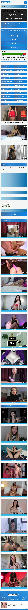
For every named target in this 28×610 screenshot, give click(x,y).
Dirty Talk (21, 66)
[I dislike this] (17, 36)
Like (13, 35)
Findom (21, 89)
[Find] (25, 6)
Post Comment (14, 214)
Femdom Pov (21, 70)
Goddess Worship (8, 89)
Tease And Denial (8, 92)
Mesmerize (21, 96)
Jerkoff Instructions (8, 85)
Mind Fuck (8, 100)
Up (7, 2)
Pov (21, 81)
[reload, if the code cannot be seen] (6, 208)
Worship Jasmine (8, 74)
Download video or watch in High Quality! (15, 24)
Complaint (14, 47)
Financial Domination (21, 92)
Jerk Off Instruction (8, 70)
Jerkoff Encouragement (8, 81)
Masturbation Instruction (21, 85)
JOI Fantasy (21, 100)
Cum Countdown (8, 96)
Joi (8, 66)
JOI (21, 77)
